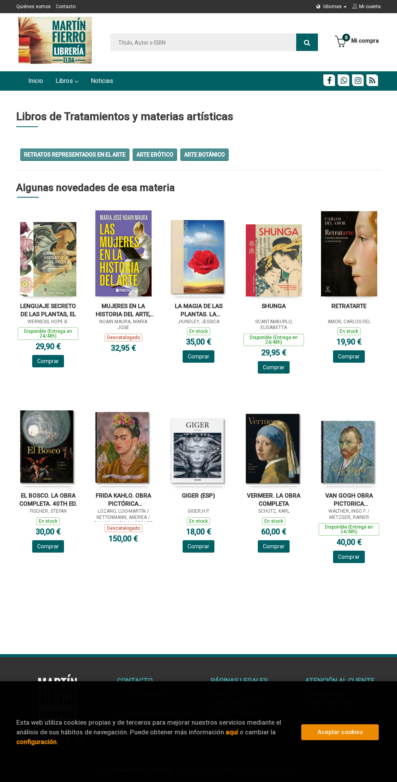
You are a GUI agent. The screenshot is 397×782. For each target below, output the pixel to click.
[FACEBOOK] (329, 80)
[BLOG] (372, 80)
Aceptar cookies (340, 732)
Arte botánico (204, 155)
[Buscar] (307, 42)
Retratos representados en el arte (75, 155)
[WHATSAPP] (343, 80)
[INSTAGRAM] (358, 80)
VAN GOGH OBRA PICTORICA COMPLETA (349, 499)
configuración (36, 742)
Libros (64, 80)
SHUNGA (274, 306)
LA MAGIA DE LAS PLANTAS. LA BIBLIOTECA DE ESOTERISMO (199, 310)
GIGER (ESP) (198, 495)
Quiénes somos (33, 6)
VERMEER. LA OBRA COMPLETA (273, 499)
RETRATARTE (348, 306)
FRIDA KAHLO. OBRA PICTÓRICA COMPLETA (123, 499)
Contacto (66, 6)
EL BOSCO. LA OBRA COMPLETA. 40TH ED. (48, 499)
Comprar (48, 361)
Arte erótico (154, 155)
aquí (232, 732)
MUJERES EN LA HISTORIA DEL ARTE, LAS (123, 310)
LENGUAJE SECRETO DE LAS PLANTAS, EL (48, 310)
